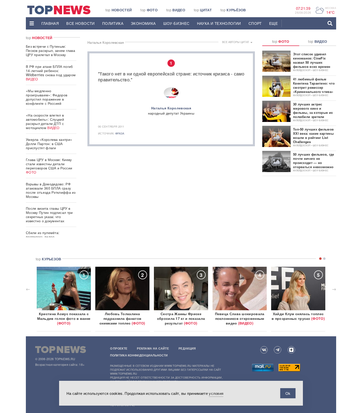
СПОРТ (255, 23)
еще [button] (273, 23)
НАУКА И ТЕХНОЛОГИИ (219, 23)
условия (216, 393)
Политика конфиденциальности (139, 355)
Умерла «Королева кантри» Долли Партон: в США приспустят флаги (49, 143)
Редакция (187, 348)
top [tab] (280, 41)
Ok (287, 393)
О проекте (119, 348)
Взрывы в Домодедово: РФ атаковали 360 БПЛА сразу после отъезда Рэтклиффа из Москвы (51, 190)
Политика (112, 23)
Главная (50, 23)
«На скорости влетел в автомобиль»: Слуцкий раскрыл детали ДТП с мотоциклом (45, 121)
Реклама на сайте (153, 348)
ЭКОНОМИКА (143, 23)
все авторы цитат (236, 42)
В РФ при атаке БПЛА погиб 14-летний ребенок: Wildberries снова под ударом (51, 72)
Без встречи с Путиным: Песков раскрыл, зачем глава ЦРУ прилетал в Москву (50, 50)
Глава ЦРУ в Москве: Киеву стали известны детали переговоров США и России (49, 166)
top (118, 9)
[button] (32, 23)
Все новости (80, 23)
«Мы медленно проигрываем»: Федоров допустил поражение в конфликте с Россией (46, 97)
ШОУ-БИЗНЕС (176, 23)
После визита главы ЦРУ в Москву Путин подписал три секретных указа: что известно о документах (49, 214)
